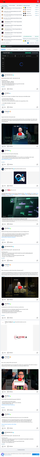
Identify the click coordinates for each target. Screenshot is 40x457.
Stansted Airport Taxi (9, 168)
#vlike (37, 193)
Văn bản (9, 49)
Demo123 (27, 40)
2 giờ (5, 305)
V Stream (6, 111)
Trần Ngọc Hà (28, 11)
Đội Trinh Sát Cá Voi (8, 74)
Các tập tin (35, 49)
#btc (13, 424)
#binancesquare (4, 159)
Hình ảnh (16, 49)
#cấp (2, 195)
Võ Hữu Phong (28, 9)
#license (7, 194)
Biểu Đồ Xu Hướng (28, 52)
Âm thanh (28, 49)
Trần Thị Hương (28, 7)
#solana (8, 404)
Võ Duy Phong (28, 13)
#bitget (15, 424)
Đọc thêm (3, 86)
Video (22, 49)
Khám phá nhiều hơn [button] (7, 454)
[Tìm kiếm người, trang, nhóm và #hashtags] (38, 1)
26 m (5, 76)
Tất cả (4, 49)
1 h (5, 112)
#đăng (25, 193)
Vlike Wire (7, 150)
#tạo (32, 193)
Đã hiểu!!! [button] (34, 454)
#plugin (13, 194)
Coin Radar (7, 93)
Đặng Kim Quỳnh (29, 15)
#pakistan (13, 237)
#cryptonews (9, 159)
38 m (5, 94)
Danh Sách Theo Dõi (35, 52)
